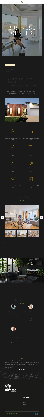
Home (24, 400)
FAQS (24, 409)
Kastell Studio (22, 22)
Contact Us (25, 406)
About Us (24, 402)
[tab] (22, 65)
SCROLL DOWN (22, 54)
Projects (24, 404)
